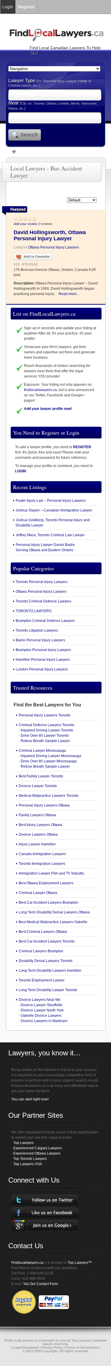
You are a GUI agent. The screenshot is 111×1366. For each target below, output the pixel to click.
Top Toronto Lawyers (30, 1159)
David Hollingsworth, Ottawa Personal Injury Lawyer (50, 235)
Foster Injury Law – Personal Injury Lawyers (51, 501)
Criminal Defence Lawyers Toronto (46, 725)
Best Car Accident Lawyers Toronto (47, 941)
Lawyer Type (22, 80)
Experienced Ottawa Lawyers (36, 1153)
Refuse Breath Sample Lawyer (45, 741)
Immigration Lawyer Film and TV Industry (51, 873)
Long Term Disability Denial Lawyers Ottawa (54, 912)
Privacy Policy (52, 1347)
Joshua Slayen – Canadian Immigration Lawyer (54, 510)
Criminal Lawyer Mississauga (42, 751)
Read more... (69, 294)
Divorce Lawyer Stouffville (41, 1005)
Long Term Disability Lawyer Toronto (48, 990)
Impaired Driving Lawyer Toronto (47, 730)
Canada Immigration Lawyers (42, 854)
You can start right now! (30, 1099)
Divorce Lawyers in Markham (44, 1021)
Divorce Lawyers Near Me (39, 1000)
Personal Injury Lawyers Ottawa (44, 805)
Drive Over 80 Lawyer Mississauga (49, 761)
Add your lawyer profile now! (48, 409)
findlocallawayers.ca (40, 390)
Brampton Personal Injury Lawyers (43, 650)
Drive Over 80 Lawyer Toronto (45, 735)
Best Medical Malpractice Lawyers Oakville (53, 922)
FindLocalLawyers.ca (21, 1340)
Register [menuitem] (26, 6)
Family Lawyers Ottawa (37, 815)
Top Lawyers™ (80, 1263)
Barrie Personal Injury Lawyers (40, 640)
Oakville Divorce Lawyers (41, 1016)
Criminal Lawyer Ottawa (38, 893)
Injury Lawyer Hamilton (37, 844)
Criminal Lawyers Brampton (41, 951)
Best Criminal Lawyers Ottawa (43, 932)
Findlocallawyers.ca (27, 1263)
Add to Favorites (37, 256)
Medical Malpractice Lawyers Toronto (48, 796)
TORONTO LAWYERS (34, 611)
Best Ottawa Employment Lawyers (46, 883)
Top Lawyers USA (27, 1164)
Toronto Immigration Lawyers (42, 864)
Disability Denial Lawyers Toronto (46, 961)
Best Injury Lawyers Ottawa (40, 825)
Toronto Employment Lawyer (42, 980)
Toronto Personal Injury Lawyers (41, 582)
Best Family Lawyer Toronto (41, 776)
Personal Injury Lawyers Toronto (44, 715)
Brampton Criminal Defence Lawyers (45, 621)
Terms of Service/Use (82, 1347)
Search (29, 135)
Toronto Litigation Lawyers (37, 630)
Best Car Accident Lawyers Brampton (48, 902)
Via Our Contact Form (40, 1284)
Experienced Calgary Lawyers (37, 1148)
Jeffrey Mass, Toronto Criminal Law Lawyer (50, 535)
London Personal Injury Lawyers (42, 669)
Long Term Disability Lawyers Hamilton (50, 970)
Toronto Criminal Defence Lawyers (43, 601)
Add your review (25, 224)
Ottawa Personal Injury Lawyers (53, 247)
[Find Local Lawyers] (14, 152)
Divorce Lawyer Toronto (38, 786)
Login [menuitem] (7, 6)
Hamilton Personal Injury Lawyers (43, 660)
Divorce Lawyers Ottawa (38, 834)
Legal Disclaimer (26, 1347)
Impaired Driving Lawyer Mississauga (51, 756)
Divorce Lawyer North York (42, 1010)
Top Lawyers (23, 1143)
